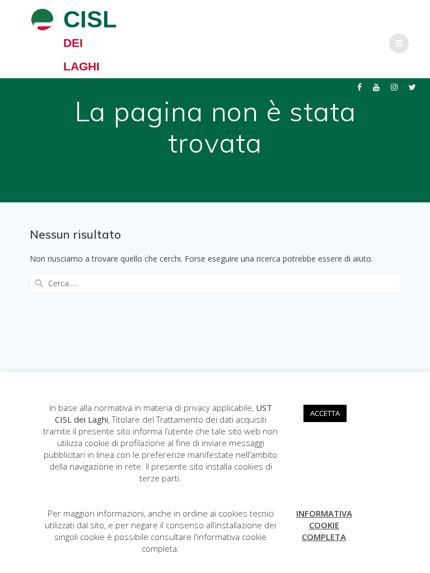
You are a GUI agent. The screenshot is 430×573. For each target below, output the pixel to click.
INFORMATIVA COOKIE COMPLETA (324, 525)
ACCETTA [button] (325, 413)
